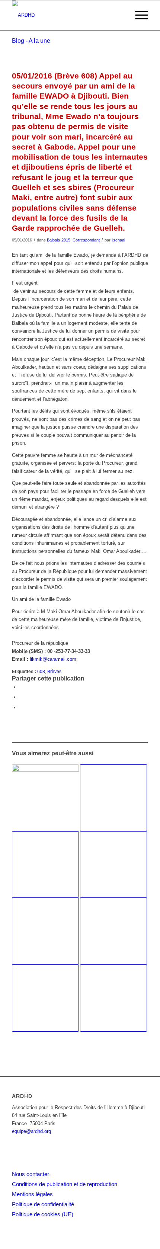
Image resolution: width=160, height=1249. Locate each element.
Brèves (54, 671)
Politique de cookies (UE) (42, 1214)
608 (41, 671)
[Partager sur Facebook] (21, 687)
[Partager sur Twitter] (21, 697)
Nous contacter (30, 1174)
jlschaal (118, 240)
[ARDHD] (66, 15)
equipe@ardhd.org (31, 1131)
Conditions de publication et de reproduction (64, 1184)
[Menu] (138, 15)
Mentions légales (32, 1194)
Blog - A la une (31, 41)
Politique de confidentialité (43, 1204)
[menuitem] (138, 15)
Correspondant (86, 240)
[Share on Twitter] (21, 707)
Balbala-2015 (58, 240)
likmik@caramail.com (53, 659)
